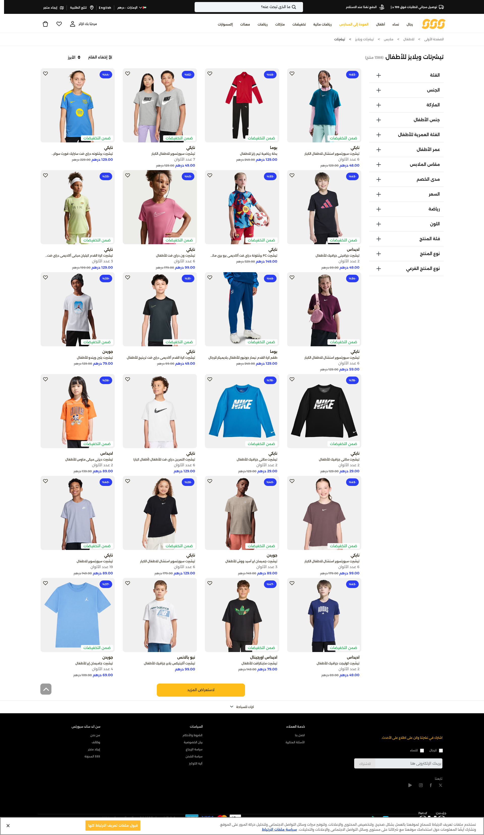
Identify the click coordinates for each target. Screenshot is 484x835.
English (105, 8)
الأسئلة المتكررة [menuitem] (295, 742)
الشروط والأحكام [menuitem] (192, 735)
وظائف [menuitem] (96, 742)
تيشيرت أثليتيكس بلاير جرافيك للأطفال (169, 663)
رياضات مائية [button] (322, 24)
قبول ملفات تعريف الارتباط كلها (113, 825)
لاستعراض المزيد (201, 690)
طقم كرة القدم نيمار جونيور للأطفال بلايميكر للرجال (242, 357)
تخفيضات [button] (299, 24)
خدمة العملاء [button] (295, 726)
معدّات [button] (245, 24)
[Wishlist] (59, 24)
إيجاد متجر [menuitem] (94, 749)
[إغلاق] (8, 825)
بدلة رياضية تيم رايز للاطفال (258, 154)
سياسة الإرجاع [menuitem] (194, 749)
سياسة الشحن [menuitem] (194, 756)
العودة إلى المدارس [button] (354, 24)
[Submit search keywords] (298, 7)
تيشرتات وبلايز (364, 39)
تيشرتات (339, 39)
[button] (100, 57)
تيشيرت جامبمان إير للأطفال (94, 663)
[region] (242, 826)
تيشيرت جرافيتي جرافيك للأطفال (337, 255)
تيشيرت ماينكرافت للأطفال (259, 663)
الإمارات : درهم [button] (127, 7)
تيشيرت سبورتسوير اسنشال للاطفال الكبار (332, 154)
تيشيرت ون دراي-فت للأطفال (175, 255)
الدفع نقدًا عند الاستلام (361, 7)
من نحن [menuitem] (95, 735)
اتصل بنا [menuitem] (300, 735)
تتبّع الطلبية (78, 7)
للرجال (433, 750)
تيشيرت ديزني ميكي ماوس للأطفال (89, 459)
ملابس (388, 39)
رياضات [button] (263, 24)
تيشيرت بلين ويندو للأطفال (95, 357)
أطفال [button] (380, 24)
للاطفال (408, 39)
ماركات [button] (280, 24)
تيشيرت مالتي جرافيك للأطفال (339, 459)
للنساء (414, 750)
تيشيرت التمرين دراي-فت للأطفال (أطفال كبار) (164, 459)
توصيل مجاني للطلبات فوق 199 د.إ (414, 7)
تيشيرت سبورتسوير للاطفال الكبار (173, 154)
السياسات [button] (196, 726)
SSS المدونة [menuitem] (92, 756)
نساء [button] (395, 24)
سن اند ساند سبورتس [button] (86, 726)
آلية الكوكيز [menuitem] (195, 763)
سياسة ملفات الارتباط (279, 829)
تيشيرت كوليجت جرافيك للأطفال (338, 663)
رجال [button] (410, 24)
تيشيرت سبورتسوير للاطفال (95, 561)
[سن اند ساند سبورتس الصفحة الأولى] (434, 23)
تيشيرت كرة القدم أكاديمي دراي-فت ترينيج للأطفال (161, 357)
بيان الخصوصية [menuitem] (193, 742)
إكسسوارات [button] (225, 24)
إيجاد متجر (50, 7)
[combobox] (249, 7)
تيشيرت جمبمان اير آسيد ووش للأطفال (251, 561)
